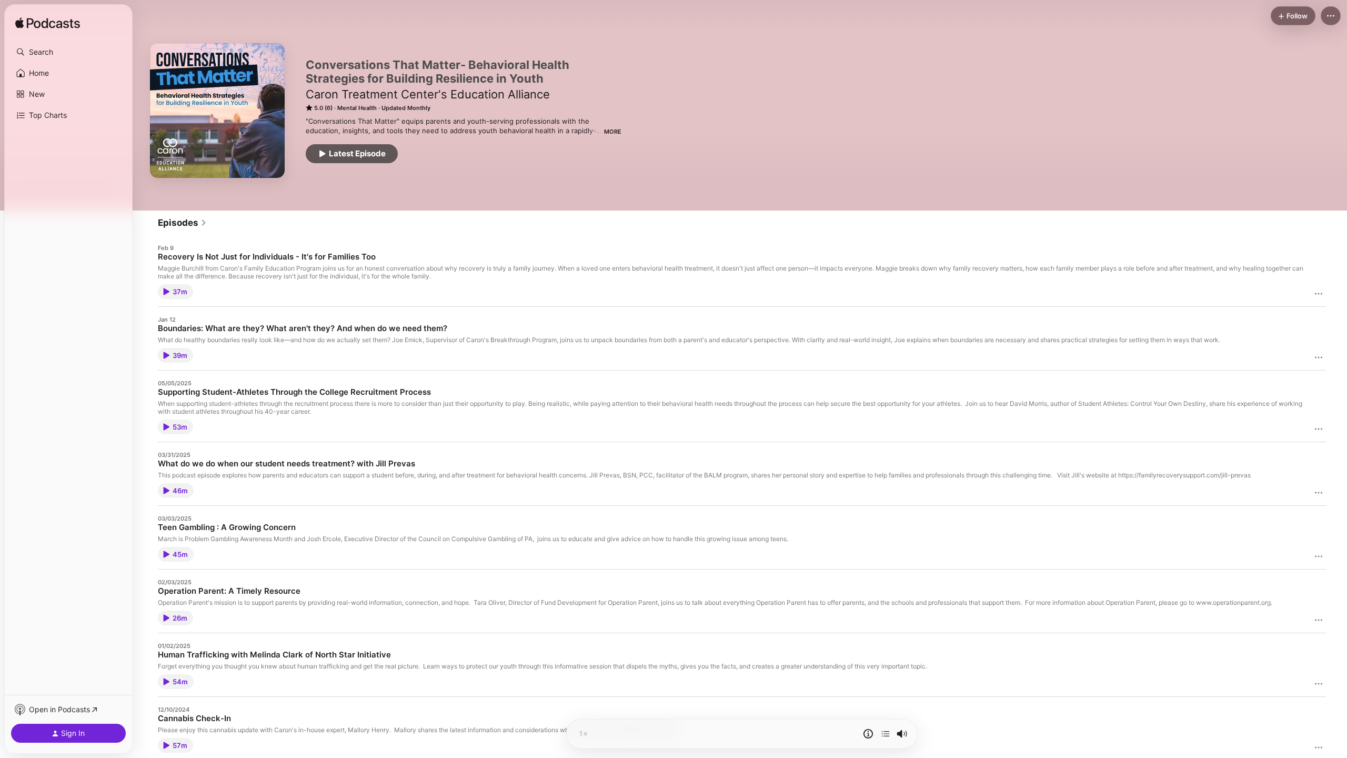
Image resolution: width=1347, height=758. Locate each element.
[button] (68, 52)
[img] (47, 23)
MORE (612, 131)
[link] (182, 222)
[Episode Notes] (868, 733)
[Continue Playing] (885, 733)
